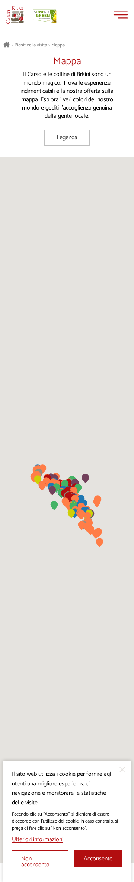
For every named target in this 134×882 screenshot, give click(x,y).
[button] (99, 542)
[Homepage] (15, 15)
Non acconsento (35, 862)
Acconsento (98, 859)
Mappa (58, 45)
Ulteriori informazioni (37, 839)
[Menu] (120, 14)
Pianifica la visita (31, 45)
